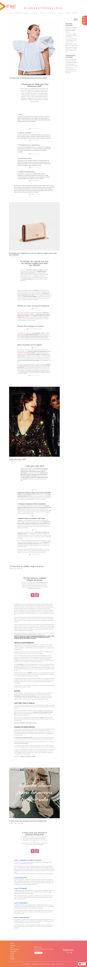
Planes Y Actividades (14, 949)
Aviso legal (53, 964)
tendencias (27, 838)
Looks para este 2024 (17, 459)
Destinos (12, 947)
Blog (22, 257)
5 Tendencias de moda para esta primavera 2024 (28, 78)
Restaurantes (13, 945)
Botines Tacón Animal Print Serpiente (25, 314)
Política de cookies (35, 964)
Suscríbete (38, 952)
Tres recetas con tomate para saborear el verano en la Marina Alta (71, 35)
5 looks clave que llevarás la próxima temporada (28, 821)
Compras (12, 943)
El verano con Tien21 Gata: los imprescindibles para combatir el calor (71, 40)
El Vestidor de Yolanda (27, 550)
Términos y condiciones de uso (44, 964)
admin (12, 257)
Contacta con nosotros (60, 964)
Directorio (12, 956)
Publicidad (12, 958)
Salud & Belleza (13, 951)
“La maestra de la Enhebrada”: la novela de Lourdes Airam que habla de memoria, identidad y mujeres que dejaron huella (71, 62)
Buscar (75, 19)
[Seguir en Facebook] (33, 595)
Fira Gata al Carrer (40, 611)
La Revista (12, 953)
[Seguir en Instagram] (37, 595)
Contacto (12, 954)
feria (26, 651)
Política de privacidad (26, 964)
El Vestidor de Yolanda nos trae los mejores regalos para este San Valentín (33, 254)
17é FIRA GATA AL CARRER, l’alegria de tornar (26, 566)
